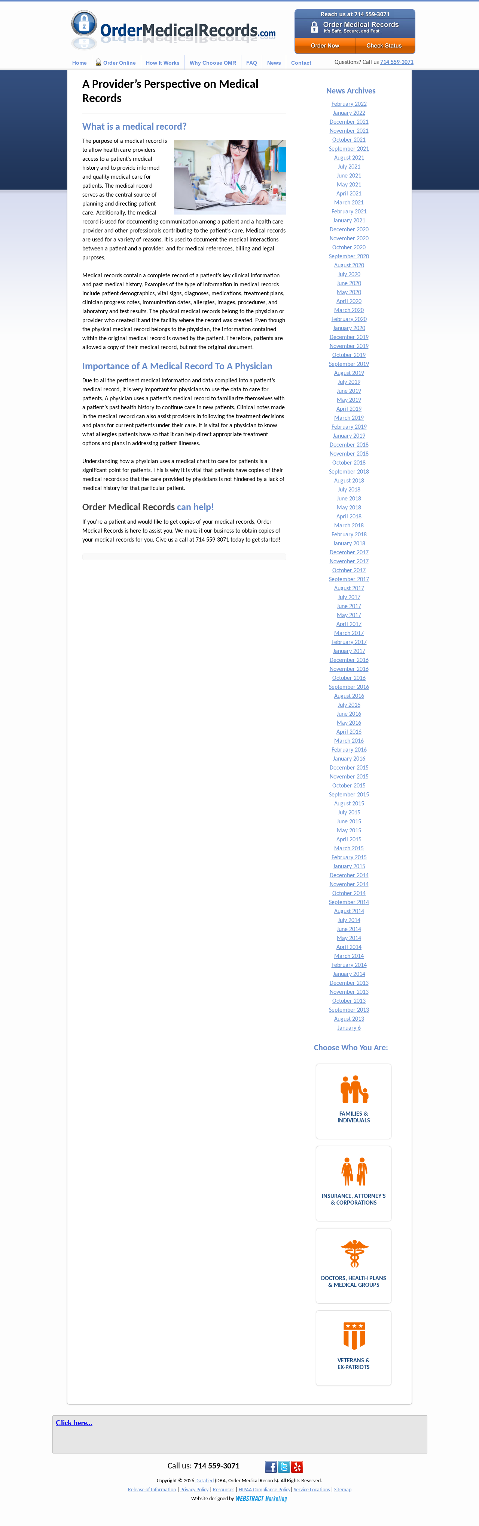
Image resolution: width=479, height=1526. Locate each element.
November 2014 (349, 885)
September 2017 (349, 580)
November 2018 (349, 454)
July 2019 (349, 382)
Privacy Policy (194, 1490)
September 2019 (349, 364)
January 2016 (349, 759)
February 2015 (349, 858)
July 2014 (349, 921)
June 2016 (349, 714)
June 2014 (349, 929)
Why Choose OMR (213, 63)
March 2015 (349, 849)
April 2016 (348, 732)
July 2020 (349, 275)
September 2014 (349, 903)
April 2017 (348, 625)
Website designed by (213, 1499)
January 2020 (349, 329)
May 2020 (349, 293)
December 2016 (349, 660)
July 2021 (349, 167)
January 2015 (349, 867)
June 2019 (349, 391)
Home (79, 63)
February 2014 (349, 965)
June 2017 (349, 607)
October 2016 (349, 678)
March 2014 (349, 956)
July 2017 (349, 598)
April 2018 (348, 517)
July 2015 (349, 813)
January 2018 (349, 544)
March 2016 (349, 741)
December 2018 (349, 445)
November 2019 (349, 346)
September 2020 (349, 257)
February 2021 (349, 212)
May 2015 (349, 831)
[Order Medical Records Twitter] (284, 1467)
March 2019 (349, 418)
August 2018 (349, 481)
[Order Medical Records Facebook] (271, 1467)
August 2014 (349, 912)
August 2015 (349, 804)
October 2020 (349, 248)
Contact (301, 63)
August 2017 (349, 589)
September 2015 (349, 795)
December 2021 (349, 122)
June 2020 (349, 284)
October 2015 (349, 786)
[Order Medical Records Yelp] (297, 1467)
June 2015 (349, 822)
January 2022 (349, 113)
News (274, 63)
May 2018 (349, 508)
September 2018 (349, 472)
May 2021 (349, 185)
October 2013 (349, 1001)
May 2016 (349, 723)
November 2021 (349, 131)
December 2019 (349, 337)
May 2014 (349, 938)
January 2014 (349, 974)
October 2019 (349, 355)
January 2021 (349, 221)
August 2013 (349, 1019)
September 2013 (349, 1010)
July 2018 (349, 490)
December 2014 (349, 876)
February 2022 (349, 104)
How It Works (163, 63)
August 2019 (349, 373)
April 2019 (348, 409)
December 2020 (349, 230)
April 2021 (348, 194)
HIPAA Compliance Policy (264, 1490)
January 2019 (349, 436)
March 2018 (349, 526)
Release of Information (152, 1490)
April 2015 (348, 840)
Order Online (119, 63)
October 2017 (349, 571)
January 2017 (349, 651)
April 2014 (348, 947)
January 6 (349, 1028)
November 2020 (349, 239)
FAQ (251, 63)
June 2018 (349, 499)
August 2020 (349, 266)
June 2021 (349, 176)
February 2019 (349, 427)
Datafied (204, 1481)
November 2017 (349, 562)
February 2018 (349, 535)
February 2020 (349, 320)
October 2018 (349, 463)
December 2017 (349, 553)
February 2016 (349, 750)
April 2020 (348, 302)
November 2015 (349, 777)
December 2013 (349, 983)
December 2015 (349, 768)
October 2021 (349, 140)
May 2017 (349, 616)
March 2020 (349, 311)
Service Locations (312, 1490)
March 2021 (349, 203)
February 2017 (349, 642)
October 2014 (349, 894)
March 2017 (349, 633)
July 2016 (349, 705)
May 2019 (349, 400)
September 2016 (349, 687)
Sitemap (342, 1490)
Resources (223, 1490)
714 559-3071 (397, 62)
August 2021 (349, 158)
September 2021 (349, 149)
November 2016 (349, 669)
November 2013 (349, 992)
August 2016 (349, 696)
